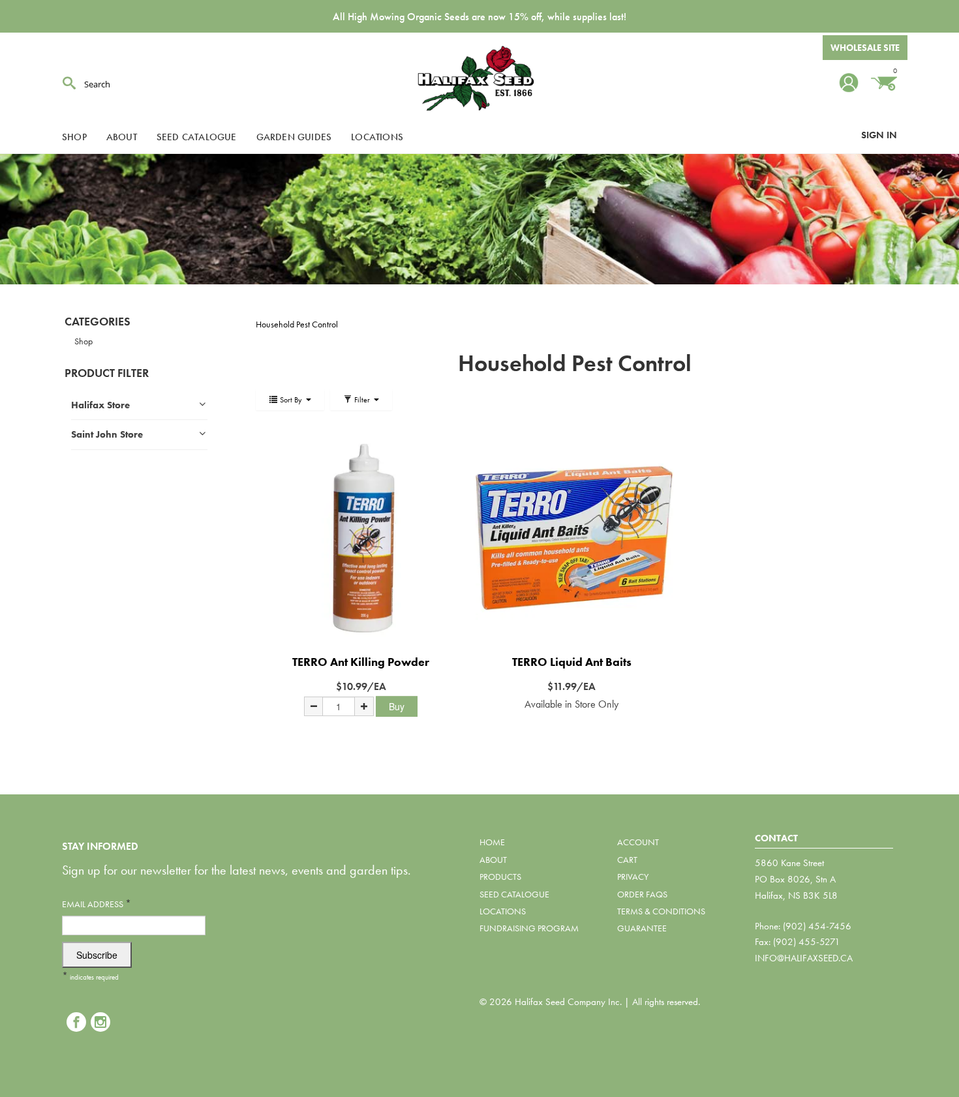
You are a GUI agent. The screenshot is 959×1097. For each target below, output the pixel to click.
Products (500, 876)
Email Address (96, 903)
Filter (362, 400)
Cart (627, 859)
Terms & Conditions (661, 911)
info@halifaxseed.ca (804, 958)
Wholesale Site (865, 47)
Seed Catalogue (197, 136)
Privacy (632, 876)
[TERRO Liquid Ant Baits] (572, 537)
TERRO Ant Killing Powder (360, 661)
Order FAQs (642, 894)
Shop (74, 136)
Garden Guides (294, 136)
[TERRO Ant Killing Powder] (361, 537)
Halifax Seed (479, 78)
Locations (377, 136)
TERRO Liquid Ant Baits (572, 661)
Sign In (879, 135)
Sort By (291, 400)
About (121, 136)
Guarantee (642, 928)
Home (492, 842)
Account (638, 842)
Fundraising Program (529, 928)
